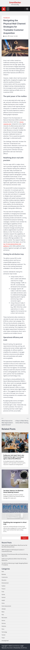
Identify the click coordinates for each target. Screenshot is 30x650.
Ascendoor (10, 648)
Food (3, 591)
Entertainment (5, 583)
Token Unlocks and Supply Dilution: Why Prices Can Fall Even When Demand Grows (14, 546)
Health (3, 600)
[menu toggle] (7, 8)
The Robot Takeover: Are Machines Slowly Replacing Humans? (13, 491)
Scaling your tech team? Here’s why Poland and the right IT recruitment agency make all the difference (13, 457)
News (3, 612)
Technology (6, 17)
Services (4, 623)
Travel (3, 638)
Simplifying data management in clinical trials (14, 523)
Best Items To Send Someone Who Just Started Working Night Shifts (15, 555)
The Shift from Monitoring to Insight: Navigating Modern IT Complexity (15, 564)
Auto (3, 571)
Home (3, 603)
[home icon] (4, 9)
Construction (5, 577)
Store (3, 629)
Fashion (3, 586)
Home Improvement (6, 606)
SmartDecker (15, 2)
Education (4, 580)
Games (3, 594)
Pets (3, 614)
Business (4, 574)
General (3, 597)
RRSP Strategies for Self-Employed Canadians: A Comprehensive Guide (13, 550)
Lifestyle (4, 609)
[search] (27, 9)
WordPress (24, 648)
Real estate (4, 617)
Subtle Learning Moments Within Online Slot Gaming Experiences (14, 559)
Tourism (3, 635)
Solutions (4, 626)
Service (3, 620)
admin (6, 36)
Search (24, 538)
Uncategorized (5, 640)
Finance (3, 589)
